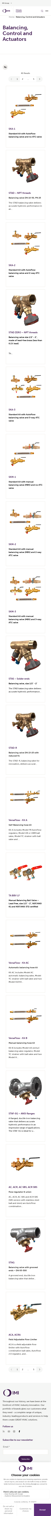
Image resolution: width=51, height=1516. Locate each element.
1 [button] (17, 79)
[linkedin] (4, 1431)
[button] (11, 79)
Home (11, 17)
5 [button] (33, 79)
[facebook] (19, 1431)
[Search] (42, 10)
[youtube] (9, 1431)
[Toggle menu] (46, 10)
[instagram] (14, 1431)
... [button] (28, 79)
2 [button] (22, 79)
